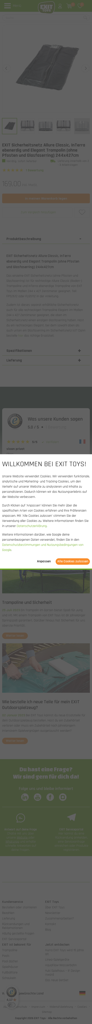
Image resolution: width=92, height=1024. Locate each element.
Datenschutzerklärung (32, 526)
